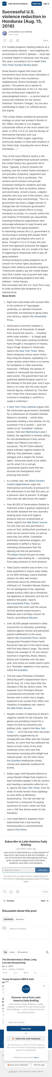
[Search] (47, 952)
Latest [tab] (12, 952)
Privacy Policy (30, 1050)
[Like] (4, 40)
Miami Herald (19, 554)
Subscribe (36, 4)
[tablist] (13, 919)
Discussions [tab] (23, 952)
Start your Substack (19, 1065)
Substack (13, 1071)
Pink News (21, 829)
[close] (44, 986)
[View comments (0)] (11, 40)
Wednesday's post (35, 432)
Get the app (39, 1065)
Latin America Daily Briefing (20, 32)
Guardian (23, 670)
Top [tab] (5, 952)
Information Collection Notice (28, 879)
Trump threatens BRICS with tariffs (18, 981)
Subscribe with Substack (28, 1038)
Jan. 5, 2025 (7, 966)
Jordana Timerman (16, 969)
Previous (10, 901)
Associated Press (20, 603)
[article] (26, 966)
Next (43, 901)
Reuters (33, 617)
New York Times (28, 351)
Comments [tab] (8, 919)
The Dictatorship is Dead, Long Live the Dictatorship (19, 961)
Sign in (46, 4)
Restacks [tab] (20, 919)
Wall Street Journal (37, 522)
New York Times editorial (22, 407)
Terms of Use (39, 876)
